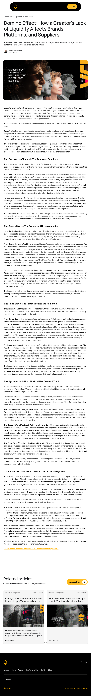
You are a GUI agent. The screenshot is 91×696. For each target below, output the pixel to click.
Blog (50, 670)
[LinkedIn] (85, 662)
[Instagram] (81, 662)
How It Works (17, 670)
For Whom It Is (32, 670)
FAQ (43, 670)
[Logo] (15, 7)
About (6, 670)
